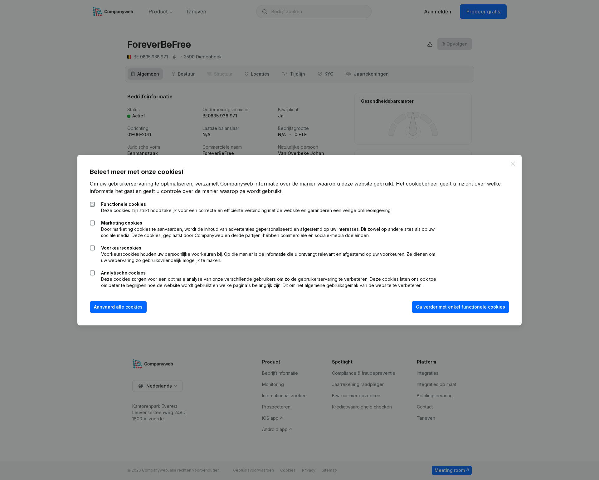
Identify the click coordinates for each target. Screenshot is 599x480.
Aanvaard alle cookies (118, 306)
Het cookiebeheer (417, 184)
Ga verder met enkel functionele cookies (460, 306)
